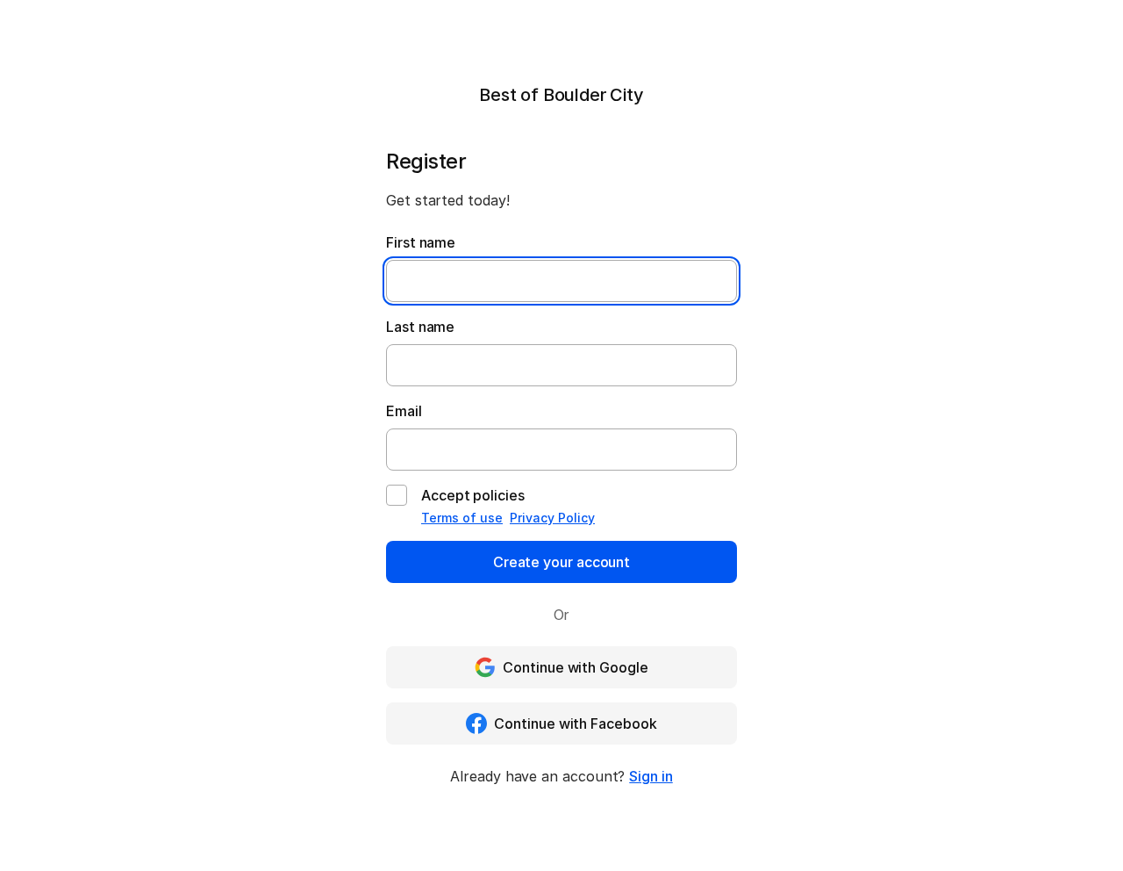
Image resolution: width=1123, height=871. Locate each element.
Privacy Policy (552, 517)
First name (420, 242)
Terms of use (462, 517)
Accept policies (473, 495)
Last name (420, 326)
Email (404, 411)
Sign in (650, 776)
